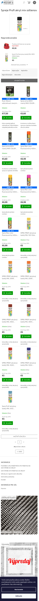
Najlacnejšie (15, 71)
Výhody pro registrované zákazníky (11, 474)
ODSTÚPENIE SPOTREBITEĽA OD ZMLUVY (13, 471)
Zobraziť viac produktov (18, 65)
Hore (20, 451)
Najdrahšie (24, 71)
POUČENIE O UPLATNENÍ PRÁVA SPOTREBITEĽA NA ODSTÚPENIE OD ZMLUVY (15, 467)
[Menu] (34, 3)
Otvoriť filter (19, 80)
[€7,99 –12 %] (28, 137)
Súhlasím (18, 596)
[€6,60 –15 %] (28, 91)
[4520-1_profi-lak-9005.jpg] (19, 21)
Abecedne (17, 75)
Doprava (3, 488)
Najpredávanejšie (7, 75)
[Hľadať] (24, 3)
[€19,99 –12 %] (10, 91)
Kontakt (3, 480)
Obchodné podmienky (7, 477)
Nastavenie (19, 589)
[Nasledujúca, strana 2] (19, 442)
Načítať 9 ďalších (19, 436)
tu (21, 584)
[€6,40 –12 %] (10, 137)
